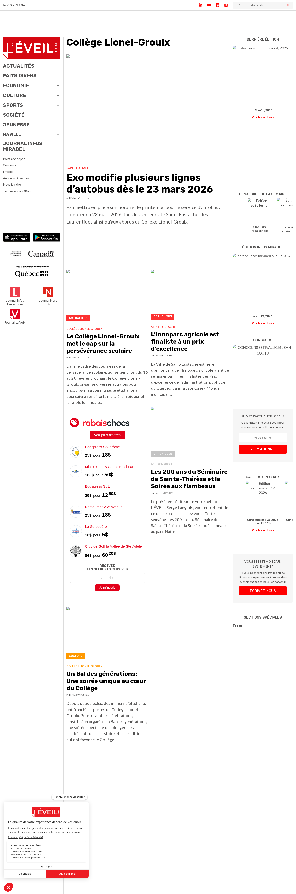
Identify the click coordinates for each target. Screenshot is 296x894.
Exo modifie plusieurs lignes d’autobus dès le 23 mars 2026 (139, 183)
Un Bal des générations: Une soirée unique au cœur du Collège (106, 681)
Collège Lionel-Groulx (84, 328)
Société (13, 115)
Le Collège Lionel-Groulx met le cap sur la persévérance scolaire (103, 343)
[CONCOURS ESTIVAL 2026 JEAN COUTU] (263, 371)
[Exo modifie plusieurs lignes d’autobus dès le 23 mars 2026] (148, 108)
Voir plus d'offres (107, 435)
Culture (14, 95)
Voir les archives (263, 117)
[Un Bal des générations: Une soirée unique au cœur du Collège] (107, 634)
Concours (9, 165)
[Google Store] (46, 237)
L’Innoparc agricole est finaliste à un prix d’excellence (185, 341)
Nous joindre (12, 184)
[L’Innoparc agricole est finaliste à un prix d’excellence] (190, 296)
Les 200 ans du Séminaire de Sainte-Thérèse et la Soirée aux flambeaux (189, 479)
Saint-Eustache (78, 168)
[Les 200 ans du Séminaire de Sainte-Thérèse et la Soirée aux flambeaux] (190, 433)
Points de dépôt (14, 159)
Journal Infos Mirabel (22, 146)
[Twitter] (228, 5)
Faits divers (20, 75)
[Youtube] (211, 5)
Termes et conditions (17, 191)
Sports (13, 105)
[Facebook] (220, 5)
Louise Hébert (161, 464)
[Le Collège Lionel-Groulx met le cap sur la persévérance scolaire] (107, 297)
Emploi (8, 171)
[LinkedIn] (203, 5)
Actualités (18, 66)
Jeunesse (16, 125)
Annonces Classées (16, 178)
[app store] (17, 237)
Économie (16, 85)
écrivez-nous (263, 591)
